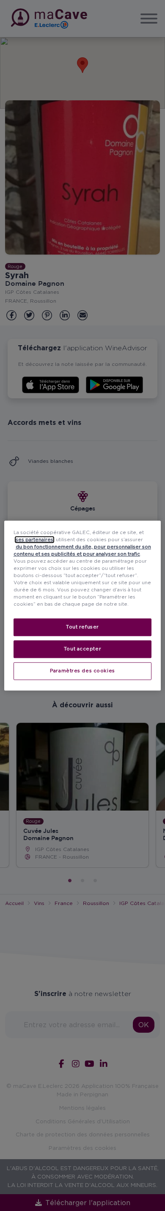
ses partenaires (34, 539)
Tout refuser (82, 626)
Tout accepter (82, 648)
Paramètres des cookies (82, 670)
